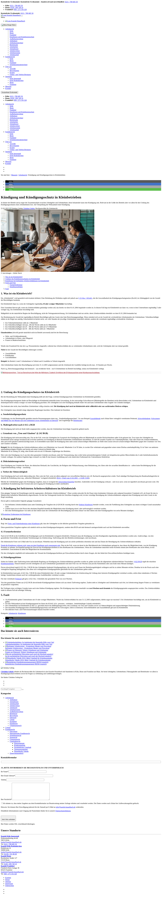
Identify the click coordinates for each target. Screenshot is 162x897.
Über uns (8, 67)
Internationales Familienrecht (20, 733)
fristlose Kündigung (86, 505)
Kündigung (22, 613)
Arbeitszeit (13, 708)
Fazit (7, 289)
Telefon (3, 780)
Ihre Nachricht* (6, 799)
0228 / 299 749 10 (16, 7)
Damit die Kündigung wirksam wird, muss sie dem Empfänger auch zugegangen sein (30, 545)
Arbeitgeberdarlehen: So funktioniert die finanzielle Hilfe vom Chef (28, 644)
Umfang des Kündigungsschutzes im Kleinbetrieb (22, 279)
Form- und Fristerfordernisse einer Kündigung (24, 524)
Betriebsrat (13, 714)
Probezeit (18, 579)
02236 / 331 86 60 (10, 854)
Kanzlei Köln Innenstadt (10, 836)
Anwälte (13, 69)
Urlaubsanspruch (15, 725)
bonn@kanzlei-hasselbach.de (11, 862)
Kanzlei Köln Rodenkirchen (11, 846)
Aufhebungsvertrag (16, 39)
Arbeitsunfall (14, 55)
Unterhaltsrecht (15, 741)
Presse (7, 880)
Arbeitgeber (14, 47)
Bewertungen (14, 71)
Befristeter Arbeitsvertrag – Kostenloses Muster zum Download (27, 648)
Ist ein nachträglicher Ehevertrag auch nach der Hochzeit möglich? (28, 656)
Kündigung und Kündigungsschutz (22, 37)
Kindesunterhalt (19, 745)
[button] (9, 182)
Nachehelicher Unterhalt (22, 747)
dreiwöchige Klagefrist (66, 482)
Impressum (9, 884)
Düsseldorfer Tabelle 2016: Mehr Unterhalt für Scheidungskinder (28, 660)
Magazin (8, 86)
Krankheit (13, 721)
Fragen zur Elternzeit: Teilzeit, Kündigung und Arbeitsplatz (25, 652)
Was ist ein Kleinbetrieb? (14, 277)
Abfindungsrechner (16, 43)
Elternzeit (13, 718)
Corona (7, 727)
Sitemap (8, 882)
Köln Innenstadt (15, 78)
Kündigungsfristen (16, 287)
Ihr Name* (4, 772)
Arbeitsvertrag (15, 51)
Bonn (12, 33)
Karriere (8, 878)
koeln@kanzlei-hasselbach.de (11, 842)
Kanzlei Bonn (6, 856)
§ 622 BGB (138, 562)
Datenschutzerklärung (63, 811)
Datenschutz (9, 886)
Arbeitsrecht (9, 29)
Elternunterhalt (19, 743)
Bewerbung (14, 716)
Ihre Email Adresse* (8, 776)
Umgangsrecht (15, 739)
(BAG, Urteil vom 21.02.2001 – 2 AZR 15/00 (73, 478)
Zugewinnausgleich (16, 753)
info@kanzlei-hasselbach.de (65, 807)
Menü (14, 25)
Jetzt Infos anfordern (8, 819)
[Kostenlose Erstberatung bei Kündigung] (16, 514)
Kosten (12, 73)
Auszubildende (95, 418)
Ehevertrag (13, 731)
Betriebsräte (14, 45)
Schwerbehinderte (144, 418)
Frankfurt (13, 35)
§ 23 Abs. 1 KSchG (85, 298)
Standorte (8, 76)
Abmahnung (14, 49)
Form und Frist (10, 283)
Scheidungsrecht (15, 735)
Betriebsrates (77, 420)
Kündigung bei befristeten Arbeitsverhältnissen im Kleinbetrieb (27, 281)
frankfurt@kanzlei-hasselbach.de (12, 872)
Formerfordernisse (16, 285)
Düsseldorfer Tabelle (21, 751)
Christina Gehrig (29, 208)
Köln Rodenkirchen (16, 80)
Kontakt (8, 88)
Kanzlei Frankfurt (8, 866)
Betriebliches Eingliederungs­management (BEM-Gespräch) (26, 664)
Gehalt (12, 720)
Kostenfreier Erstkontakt (9, 92)
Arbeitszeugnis (15, 53)
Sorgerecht (13, 737)
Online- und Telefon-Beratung (20, 75)
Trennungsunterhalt (21, 749)
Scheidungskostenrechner (18, 65)
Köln (11, 31)
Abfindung (13, 41)
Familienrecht (10, 57)
